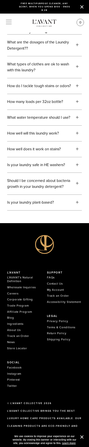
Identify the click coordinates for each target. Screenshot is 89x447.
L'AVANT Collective (26, 403)
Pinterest (13, 379)
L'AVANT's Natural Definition (20, 279)
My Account (55, 290)
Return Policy (57, 333)
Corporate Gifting (20, 299)
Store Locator (17, 348)
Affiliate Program (19, 311)
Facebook (14, 367)
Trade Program (18, 305)
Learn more (69, 443)
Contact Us (55, 283)
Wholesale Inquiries (21, 287)
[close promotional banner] (82, 6)
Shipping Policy (58, 339)
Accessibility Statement (64, 302)
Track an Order (18, 336)
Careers (13, 293)
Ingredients (15, 324)
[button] (44, 45)
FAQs (51, 277)
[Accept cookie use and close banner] (82, 437)
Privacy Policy (57, 321)
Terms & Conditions (61, 327)
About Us (14, 330)
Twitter (12, 386)
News (11, 342)
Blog (10, 317)
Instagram (14, 373)
